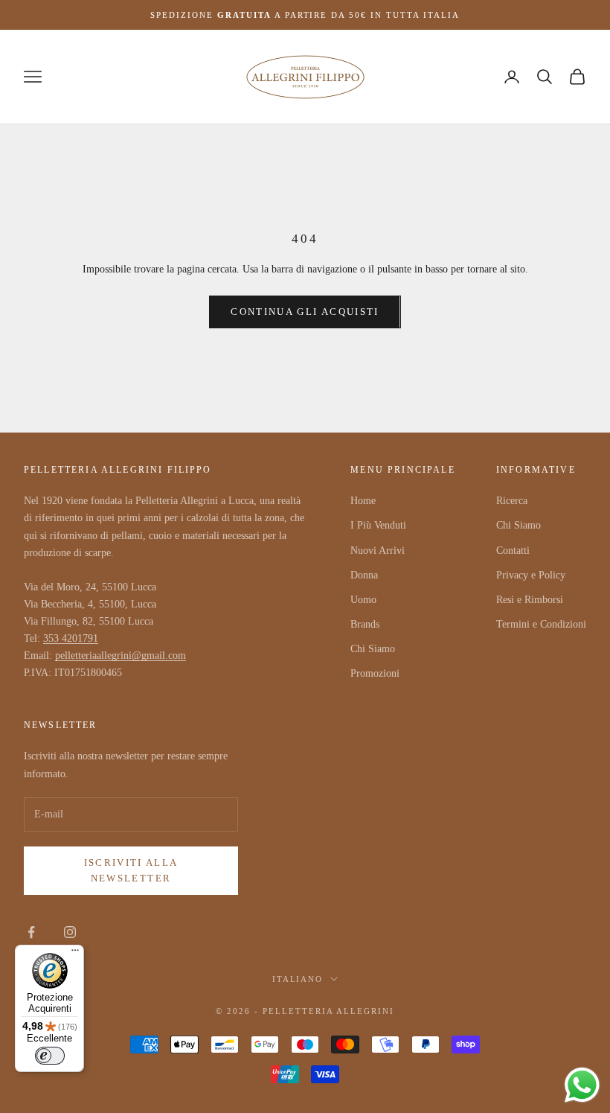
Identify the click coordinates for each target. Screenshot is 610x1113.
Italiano (298, 979)
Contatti (513, 550)
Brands (364, 624)
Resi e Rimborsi (529, 599)
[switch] (50, 1056)
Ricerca (511, 500)
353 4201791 (70, 638)
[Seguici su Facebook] (31, 932)
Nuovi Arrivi (377, 550)
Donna (364, 575)
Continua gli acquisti (305, 311)
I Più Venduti (378, 525)
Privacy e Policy (530, 575)
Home (363, 500)
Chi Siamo (372, 648)
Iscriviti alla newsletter (131, 870)
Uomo (363, 599)
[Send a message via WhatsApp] (582, 1085)
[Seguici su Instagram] (69, 932)
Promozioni (374, 673)
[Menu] (75, 954)
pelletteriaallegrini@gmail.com (120, 655)
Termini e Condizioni (541, 624)
